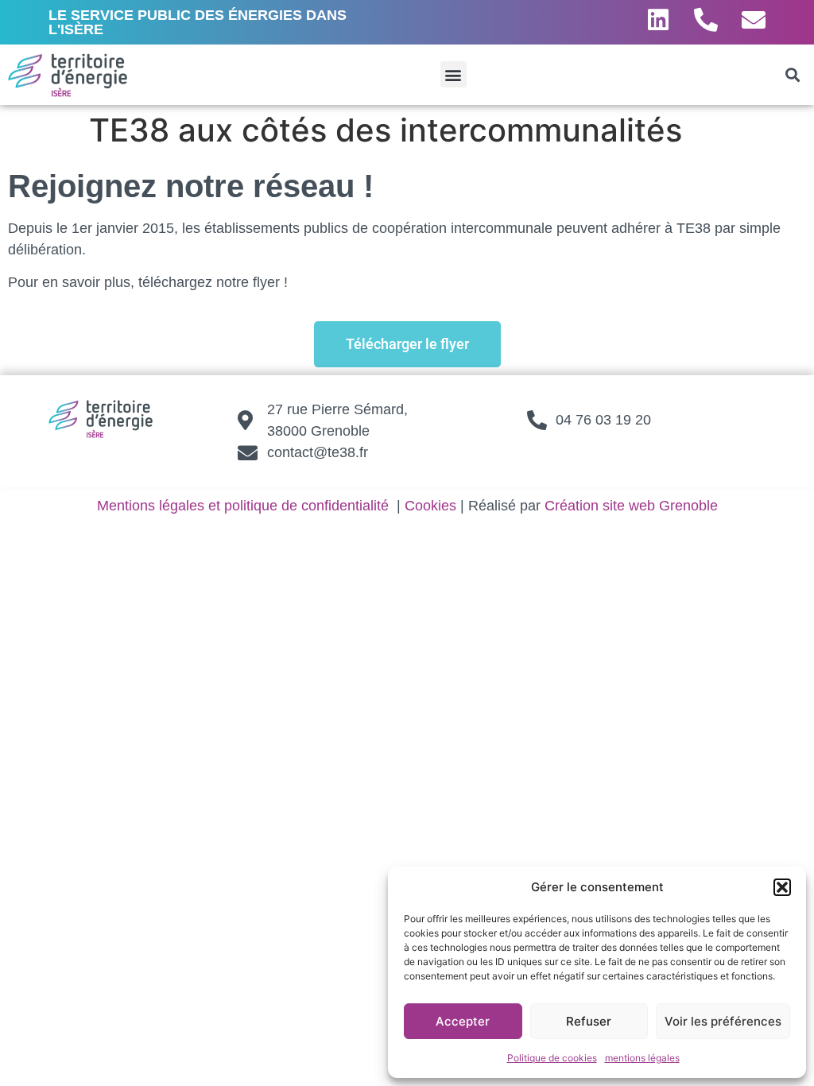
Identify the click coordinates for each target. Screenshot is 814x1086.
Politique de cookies (552, 1058)
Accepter (463, 1021)
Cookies (430, 506)
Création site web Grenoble (631, 506)
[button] (782, 887)
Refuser (588, 1021)
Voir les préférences (723, 1021)
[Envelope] (754, 20)
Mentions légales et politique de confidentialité (243, 506)
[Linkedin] (658, 20)
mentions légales (642, 1058)
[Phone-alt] (706, 20)
